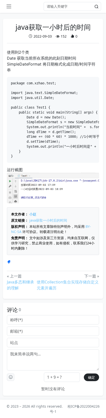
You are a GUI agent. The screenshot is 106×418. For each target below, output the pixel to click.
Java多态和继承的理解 (20, 285)
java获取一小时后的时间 (48, 220)
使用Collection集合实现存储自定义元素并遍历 (68, 285)
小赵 (32, 214)
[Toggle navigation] (9, 6)
